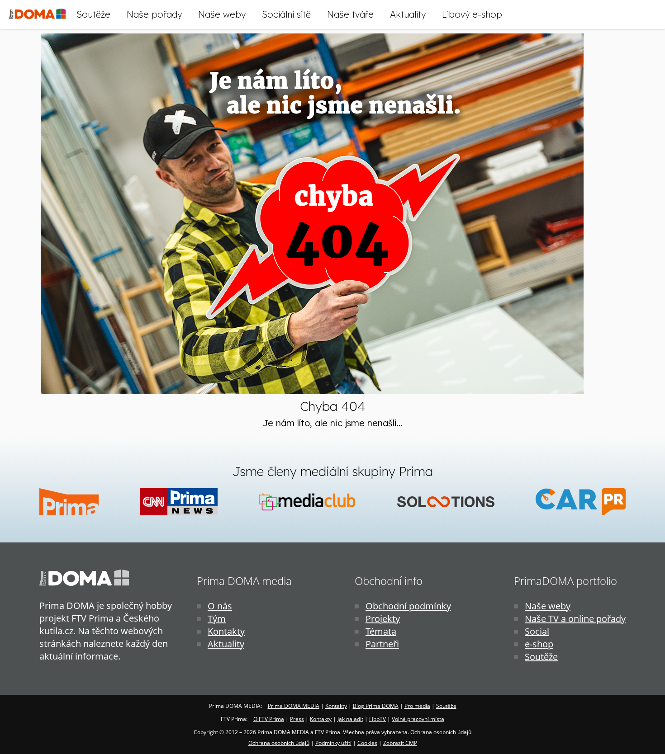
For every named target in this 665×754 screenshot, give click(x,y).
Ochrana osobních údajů (278, 743)
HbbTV (377, 719)
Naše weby (222, 14)
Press (297, 719)
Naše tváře (350, 14)
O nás (220, 606)
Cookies (367, 743)
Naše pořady (154, 14)
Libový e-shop (472, 14)
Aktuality (408, 14)
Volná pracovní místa (418, 719)
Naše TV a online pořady (575, 619)
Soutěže (93, 14)
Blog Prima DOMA (376, 706)
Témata (381, 631)
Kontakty (226, 631)
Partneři (382, 644)
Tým (217, 619)
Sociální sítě (286, 14)
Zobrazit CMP (400, 743)
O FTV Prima (268, 719)
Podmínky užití (333, 743)
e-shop (539, 644)
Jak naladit (350, 719)
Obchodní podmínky (408, 606)
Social (537, 631)
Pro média (417, 706)
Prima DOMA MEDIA (293, 706)
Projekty (383, 619)
